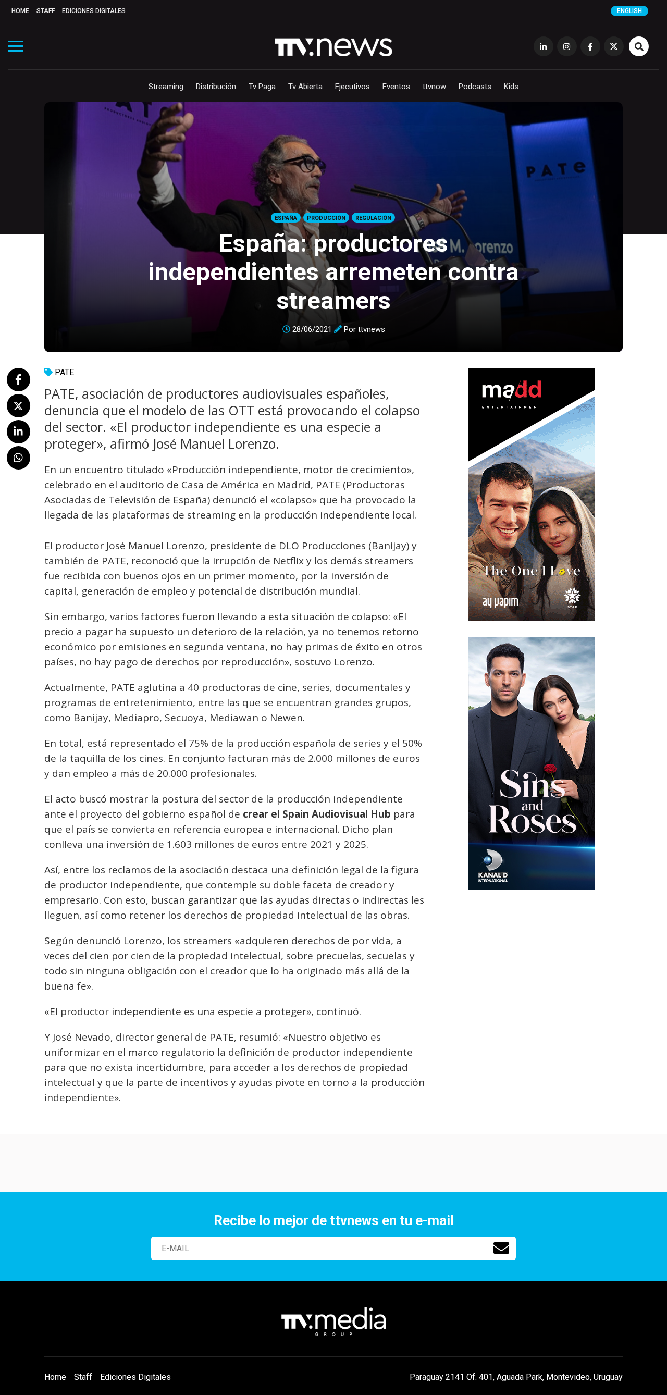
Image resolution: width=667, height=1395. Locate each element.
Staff (45, 11)
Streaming (166, 86)
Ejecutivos (352, 86)
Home (20, 11)
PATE (64, 372)
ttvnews (371, 329)
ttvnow (434, 86)
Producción (326, 218)
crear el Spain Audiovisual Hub (317, 814)
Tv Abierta (305, 86)
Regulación (373, 218)
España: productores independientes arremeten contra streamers (334, 272)
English (629, 11)
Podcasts (475, 86)
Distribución (216, 86)
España (286, 218)
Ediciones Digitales (94, 11)
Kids (511, 86)
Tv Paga (262, 86)
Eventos (396, 86)
